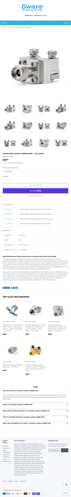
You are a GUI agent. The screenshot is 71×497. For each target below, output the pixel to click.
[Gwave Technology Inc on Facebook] (66, 485)
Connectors (6, 448)
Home (5, 27)
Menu (5, 23)
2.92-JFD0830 (8, 223)
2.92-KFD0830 (8, 219)
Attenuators (6, 454)
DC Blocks (6, 457)
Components (7, 461)
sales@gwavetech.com (40, 15)
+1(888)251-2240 (29, 15)
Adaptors (5, 446)
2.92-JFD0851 (8, 214)
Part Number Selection (10, 168)
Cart (68, 23)
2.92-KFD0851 (8, 209)
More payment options (36, 195)
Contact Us (23, 481)
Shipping (5, 163)
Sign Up (64, 450)
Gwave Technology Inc (14, 490)
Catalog (10, 481)
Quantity (6, 176)
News (16, 481)
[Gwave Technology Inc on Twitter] (63, 485)
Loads (4, 459)
